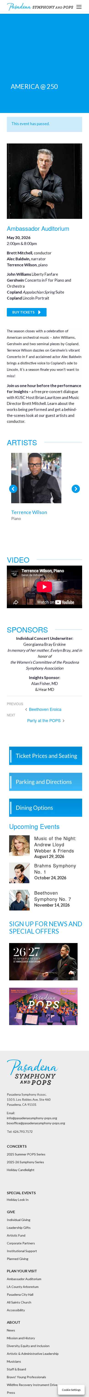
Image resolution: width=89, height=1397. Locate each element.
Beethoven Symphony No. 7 (52, 895)
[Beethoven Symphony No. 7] (19, 900)
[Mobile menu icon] (79, 7)
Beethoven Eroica (44, 709)
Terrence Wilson (29, 512)
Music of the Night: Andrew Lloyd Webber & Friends (55, 844)
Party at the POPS (44, 720)
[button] (13, 489)
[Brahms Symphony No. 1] (19, 873)
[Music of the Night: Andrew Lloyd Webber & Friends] (19, 845)
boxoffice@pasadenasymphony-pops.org (36, 1123)
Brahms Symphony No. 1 (55, 868)
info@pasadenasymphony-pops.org (32, 1118)
